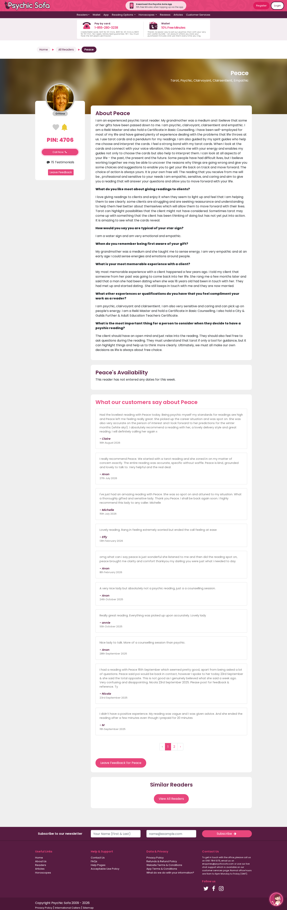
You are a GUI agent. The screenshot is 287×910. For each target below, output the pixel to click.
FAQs (94, 861)
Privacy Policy (155, 857)
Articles (178, 14)
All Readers (66, 49)
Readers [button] (82, 14)
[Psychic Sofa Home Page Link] (29, 5)
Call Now (58, 152)
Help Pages (98, 865)
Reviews (165, 14)
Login (277, 5)
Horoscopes (43, 872)
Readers (40, 865)
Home (43, 49)
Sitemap (88, 907)
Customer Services (198, 14)
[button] (276, 899)
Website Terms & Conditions (164, 865)
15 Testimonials (62, 162)
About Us (40, 861)
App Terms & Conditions (161, 868)
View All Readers (171, 798)
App (106, 14)
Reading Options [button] (123, 14)
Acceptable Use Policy (105, 868)
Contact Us (98, 857)
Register (261, 5)
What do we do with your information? (170, 872)
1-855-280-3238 (106, 27)
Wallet (96, 14)
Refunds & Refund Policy (161, 861)
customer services (212, 870)
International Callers (67, 907)
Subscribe (225, 833)
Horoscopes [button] (147, 14)
